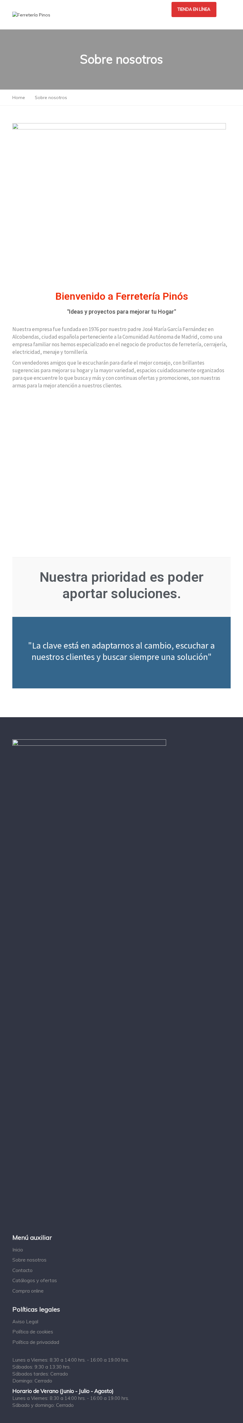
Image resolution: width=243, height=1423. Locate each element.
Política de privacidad (35, 1342)
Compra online (28, 1291)
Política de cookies (32, 1332)
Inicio (17, 1250)
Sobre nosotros (29, 1260)
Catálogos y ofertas (34, 1280)
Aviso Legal (25, 1322)
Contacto (22, 1270)
